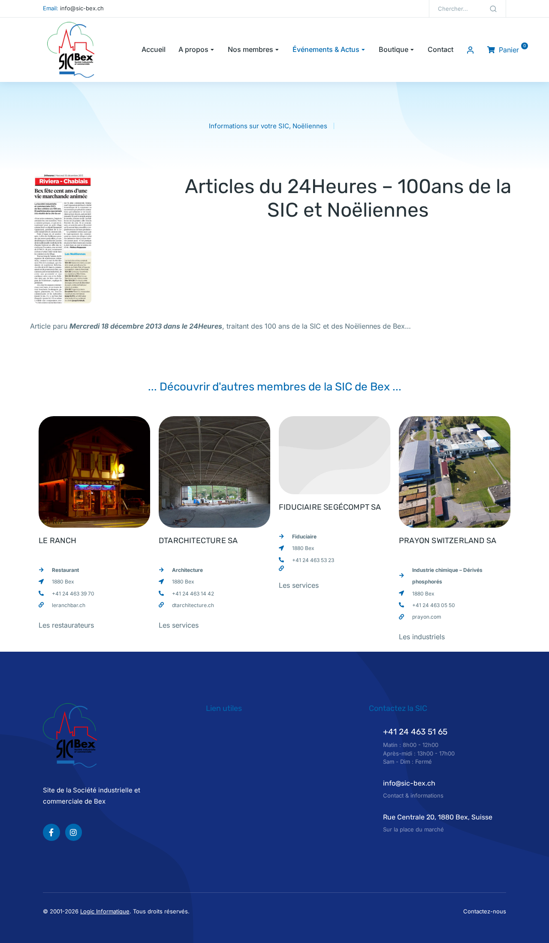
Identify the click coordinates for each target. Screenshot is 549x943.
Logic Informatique (105, 911)
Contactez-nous (484, 911)
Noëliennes (310, 126)
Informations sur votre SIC (249, 126)
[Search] (493, 8)
